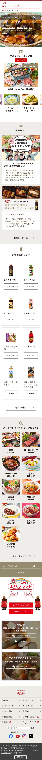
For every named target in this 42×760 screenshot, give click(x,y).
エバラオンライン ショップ (29, 722)
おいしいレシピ (28, 700)
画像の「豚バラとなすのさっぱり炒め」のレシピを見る (19, 44)
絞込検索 (21, 572)
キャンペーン (28, 706)
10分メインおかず (8, 28)
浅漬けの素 (19, 30)
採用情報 (5, 722)
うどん (4, 33)
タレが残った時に (23, 666)
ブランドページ (7, 706)
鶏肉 (25, 28)
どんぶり (5, 30)
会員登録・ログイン (21, 611)
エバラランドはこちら (21, 605)
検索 (32, 728)
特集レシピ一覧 (21, 238)
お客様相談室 (7, 716)
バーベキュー (28, 30)
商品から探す (21, 407)
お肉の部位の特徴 (23, 635)
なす (30, 28)
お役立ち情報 (7, 711)
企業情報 (26, 711)
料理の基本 (23, 641)
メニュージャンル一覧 (21, 555)
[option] (30, 105)
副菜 (11, 30)
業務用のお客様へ (29, 716)
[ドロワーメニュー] (39, 3)
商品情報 (5, 700)
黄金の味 (20, 28)
